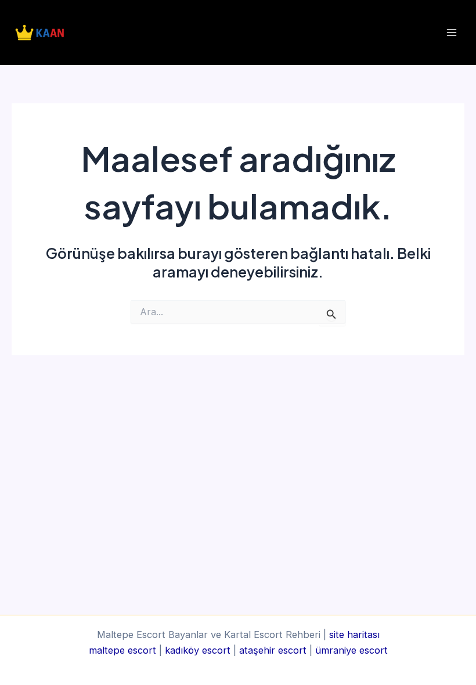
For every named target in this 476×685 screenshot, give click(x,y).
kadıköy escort (197, 650)
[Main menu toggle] (451, 33)
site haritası (354, 634)
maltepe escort (122, 650)
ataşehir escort (272, 650)
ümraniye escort (351, 650)
